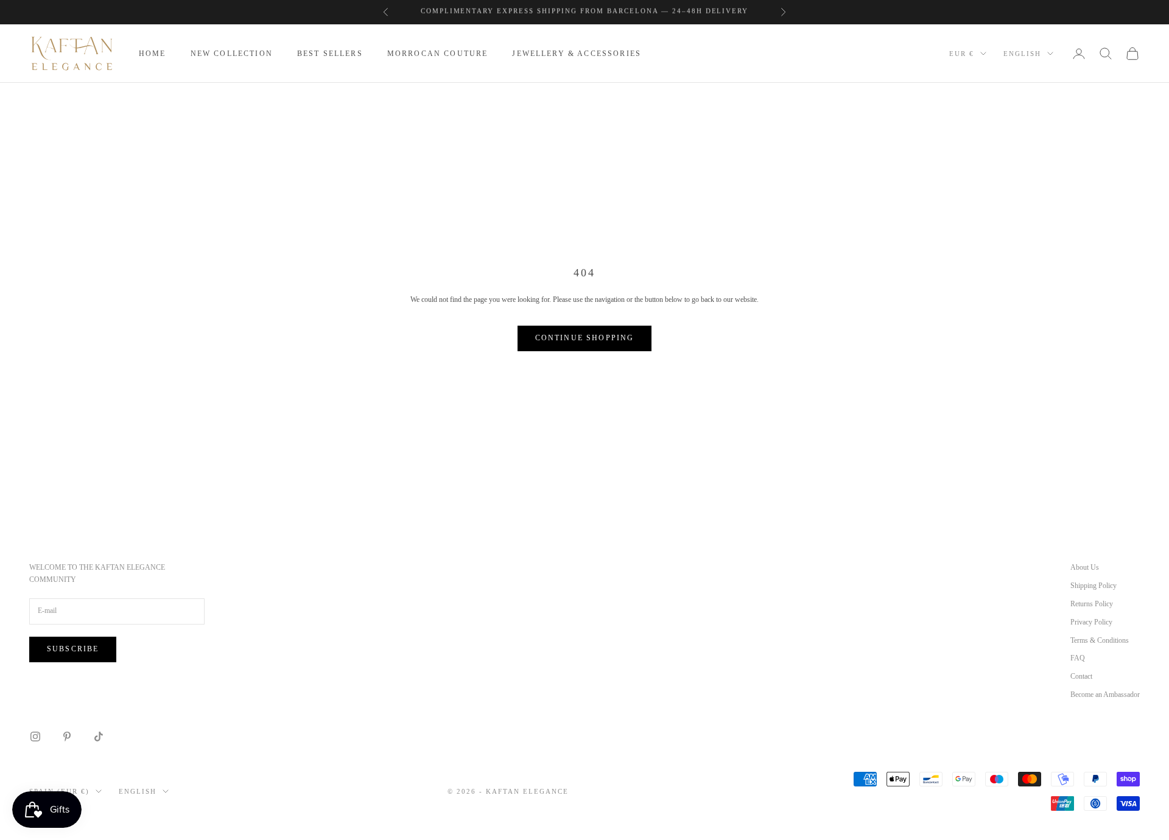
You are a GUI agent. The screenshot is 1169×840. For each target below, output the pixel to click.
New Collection (232, 53)
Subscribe (73, 649)
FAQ (1077, 658)
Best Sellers (330, 53)
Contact (1081, 676)
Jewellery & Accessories (576, 53)
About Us (1084, 567)
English (1022, 53)
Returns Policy (1091, 604)
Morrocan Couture (437, 53)
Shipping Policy (1093, 585)
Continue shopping (584, 338)
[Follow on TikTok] (99, 736)
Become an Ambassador (1105, 694)
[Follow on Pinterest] (67, 736)
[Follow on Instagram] (35, 736)
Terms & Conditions (1099, 640)
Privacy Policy (1091, 622)
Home (152, 53)
